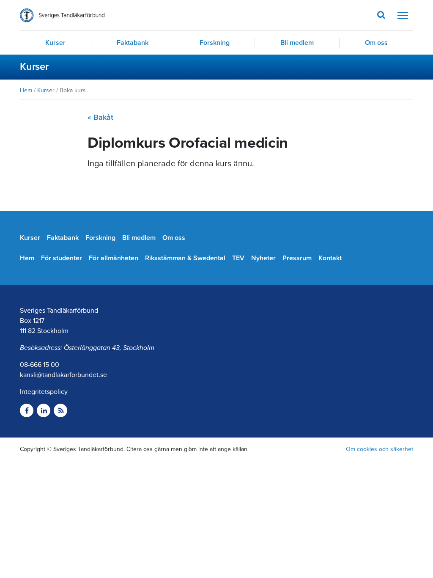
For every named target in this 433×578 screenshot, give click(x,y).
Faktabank (132, 43)
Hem (26, 90)
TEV (238, 258)
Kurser (55, 43)
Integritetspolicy (44, 392)
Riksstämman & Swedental (185, 258)
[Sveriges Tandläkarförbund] (62, 15)
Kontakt (330, 258)
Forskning (215, 43)
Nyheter (263, 258)
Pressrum (297, 258)
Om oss (376, 43)
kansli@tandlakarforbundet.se (63, 375)
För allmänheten (113, 258)
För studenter (61, 258)
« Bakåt (100, 117)
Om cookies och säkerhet (379, 449)
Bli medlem (297, 43)
